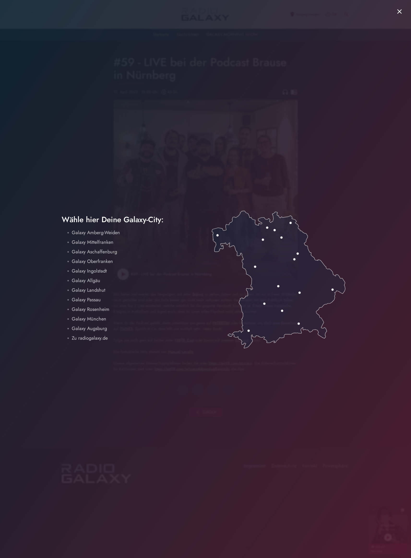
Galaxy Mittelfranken (92, 242)
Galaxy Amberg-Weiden (96, 232)
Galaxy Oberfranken (92, 261)
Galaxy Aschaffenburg (94, 251)
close (399, 11)
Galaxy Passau (86, 299)
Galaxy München (89, 318)
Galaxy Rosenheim (90, 309)
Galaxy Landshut (88, 290)
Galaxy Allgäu (86, 280)
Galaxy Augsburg (89, 328)
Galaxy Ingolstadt (89, 270)
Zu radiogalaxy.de (90, 338)
